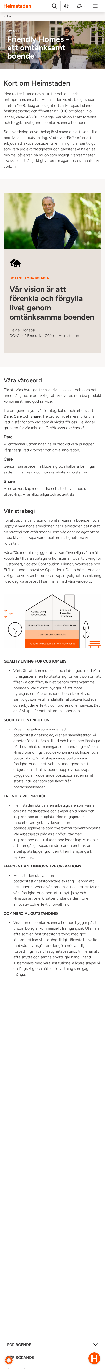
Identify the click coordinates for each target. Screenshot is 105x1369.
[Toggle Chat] (94, 1358)
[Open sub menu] (95, 1346)
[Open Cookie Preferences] (9, 1360)
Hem (10, 16)
